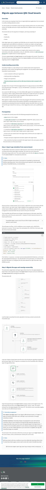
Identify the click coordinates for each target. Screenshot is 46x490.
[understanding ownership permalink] (1, 65)
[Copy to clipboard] (42, 235)
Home (3, 8)
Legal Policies (13, 481)
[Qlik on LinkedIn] (6, 478)
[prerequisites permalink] (1, 112)
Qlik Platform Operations (17, 123)
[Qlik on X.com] (8, 478)
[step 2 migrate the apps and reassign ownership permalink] (1, 267)
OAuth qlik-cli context (10, 119)
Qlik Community (4, 476)
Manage (8, 8)
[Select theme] (41, 2)
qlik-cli (5, 117)
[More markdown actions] (43, 8)
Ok (37, 484)
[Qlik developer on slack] (2, 478)
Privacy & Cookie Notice (24, 481)
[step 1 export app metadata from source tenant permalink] (1, 147)
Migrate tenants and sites (16, 8)
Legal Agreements (5, 481)
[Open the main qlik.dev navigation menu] (44, 2)
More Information (37, 486)
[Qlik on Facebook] (4, 478)
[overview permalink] (1, 18)
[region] (23, 486)
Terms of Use (34, 481)
